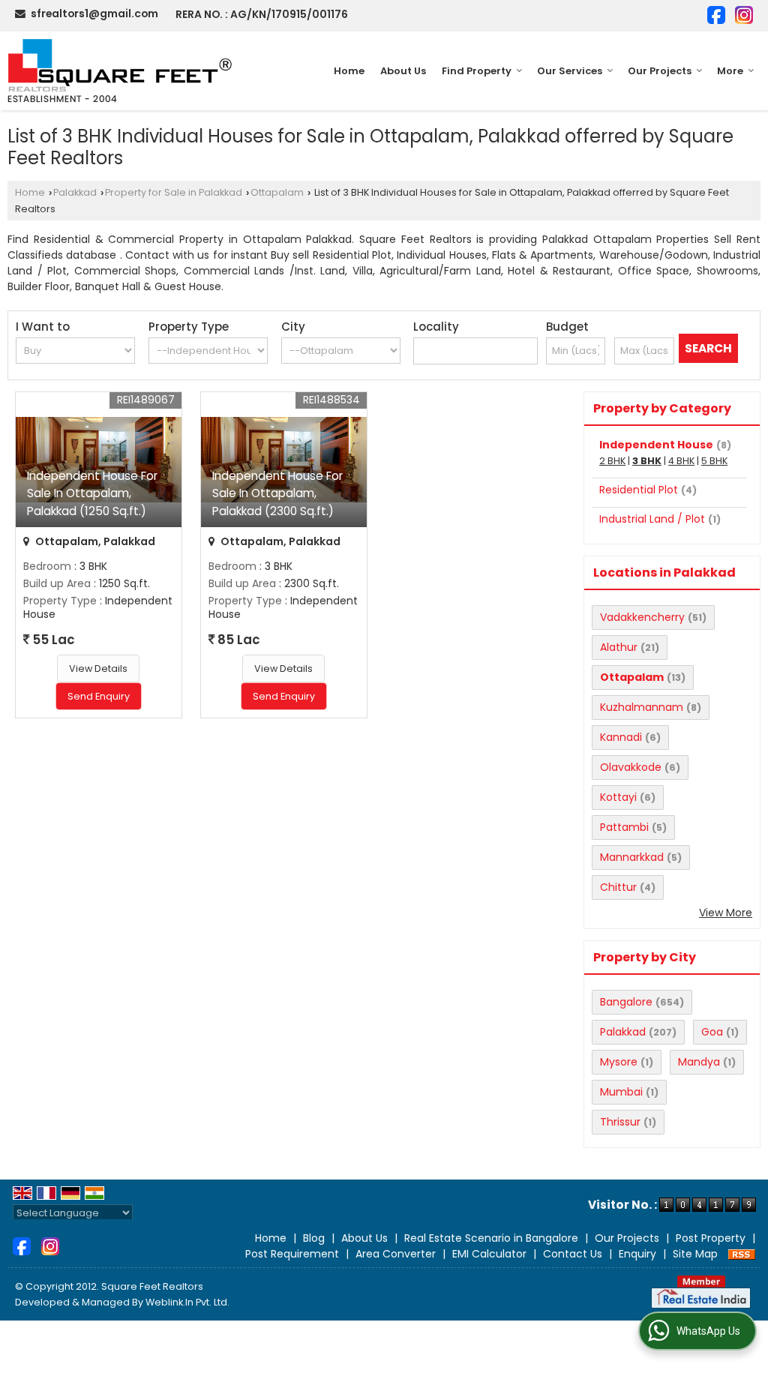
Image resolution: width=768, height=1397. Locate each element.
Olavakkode (631, 767)
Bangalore (626, 1001)
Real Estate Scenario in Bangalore (491, 1238)
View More (725, 912)
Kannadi (621, 737)
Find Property (477, 71)
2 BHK (612, 460)
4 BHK (681, 460)
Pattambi (624, 827)
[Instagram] (744, 13)
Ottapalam (277, 192)
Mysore (619, 1061)
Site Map (695, 1253)
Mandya (699, 1061)
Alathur (619, 647)
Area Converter (396, 1253)
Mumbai (621, 1091)
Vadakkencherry (642, 617)
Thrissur (620, 1121)
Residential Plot (638, 489)
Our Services (569, 71)
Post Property (711, 1238)
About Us (403, 71)
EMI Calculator (489, 1253)
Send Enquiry (99, 696)
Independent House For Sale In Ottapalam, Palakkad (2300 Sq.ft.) (277, 493)
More (730, 71)
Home (349, 71)
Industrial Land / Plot (652, 518)
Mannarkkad (632, 857)
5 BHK (714, 460)
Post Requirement (292, 1253)
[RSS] (741, 1253)
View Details (98, 668)
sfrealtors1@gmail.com (94, 13)
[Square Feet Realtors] (120, 71)
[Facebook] (716, 13)
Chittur (618, 887)
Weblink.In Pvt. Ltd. (188, 1302)
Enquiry (637, 1253)
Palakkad (75, 192)
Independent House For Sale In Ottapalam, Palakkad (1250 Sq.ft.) (92, 493)
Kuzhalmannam (641, 707)
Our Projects (660, 71)
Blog (314, 1238)
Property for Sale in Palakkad (173, 192)
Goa (712, 1031)
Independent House (656, 444)
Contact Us (572, 1253)
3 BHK (647, 460)
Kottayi (618, 797)
